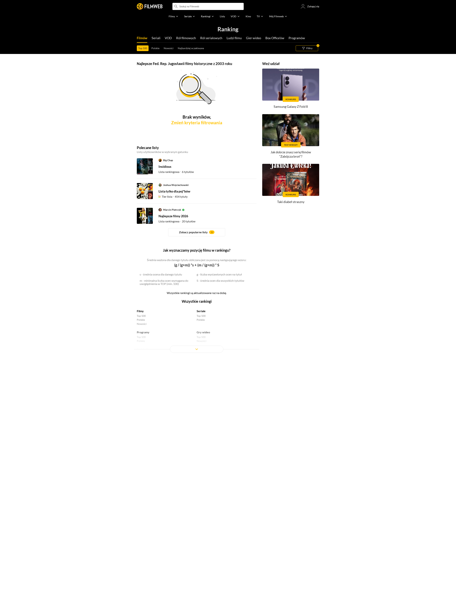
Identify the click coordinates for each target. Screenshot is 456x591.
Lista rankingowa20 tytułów (177, 221)
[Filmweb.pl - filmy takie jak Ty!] (149, 6)
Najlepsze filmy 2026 (173, 216)
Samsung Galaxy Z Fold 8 (291, 106)
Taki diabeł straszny (290, 202)
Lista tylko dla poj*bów (174, 191)
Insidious (165, 166)
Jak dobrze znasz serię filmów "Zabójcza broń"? (291, 154)
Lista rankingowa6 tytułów (176, 171)
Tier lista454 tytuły (175, 196)
